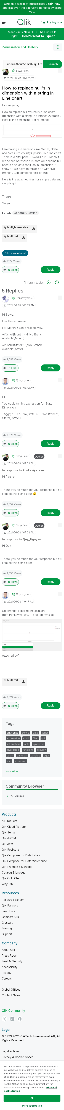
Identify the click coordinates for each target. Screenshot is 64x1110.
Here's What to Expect (38, 36)
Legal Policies (10, 1051)
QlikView (7, 844)
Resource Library (13, 899)
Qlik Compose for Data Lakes (21, 855)
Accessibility (9, 967)
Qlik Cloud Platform (14, 826)
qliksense (38, 744)
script (45, 732)
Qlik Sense (8, 832)
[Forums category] (7, 796)
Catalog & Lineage (13, 872)
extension (20, 761)
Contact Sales (11, 995)
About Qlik (8, 950)
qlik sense (12, 732)
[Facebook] (19, 1019)
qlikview (41, 749)
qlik (43, 738)
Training (7, 928)
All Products (9, 821)
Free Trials (8, 911)
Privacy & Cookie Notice (17, 1057)
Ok (32, 1098)
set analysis (13, 744)
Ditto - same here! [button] (15, 253)
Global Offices (11, 989)
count (10, 755)
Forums (19, 796)
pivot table (13, 749)
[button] (60, 70)
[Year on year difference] (56, 282)
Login (50, 4)
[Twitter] (4, 1019)
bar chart (22, 755)
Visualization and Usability (20, 47)
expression (13, 738)
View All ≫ (12, 771)
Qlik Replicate (10, 849)
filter (35, 738)
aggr (46, 755)
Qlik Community (13, 1010)
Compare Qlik (10, 917)
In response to (23, 470)
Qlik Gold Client (11, 878)
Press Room (9, 955)
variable (35, 755)
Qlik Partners (10, 905)
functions (28, 749)
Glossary (7, 922)
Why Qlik (7, 884)
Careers (7, 978)
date (35, 732)
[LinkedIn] (12, 1019)
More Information (32, 1105)
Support (7, 934)
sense (25, 732)
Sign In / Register (51, 22)
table (27, 744)
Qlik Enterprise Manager (17, 867)
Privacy (6, 972)
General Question (25, 212)
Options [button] (57, 47)
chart (26, 738)
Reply (50, 269)
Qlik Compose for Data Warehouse (24, 861)
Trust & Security (12, 961)
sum (9, 761)
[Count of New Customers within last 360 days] (50, 282)
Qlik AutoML (9, 838)
